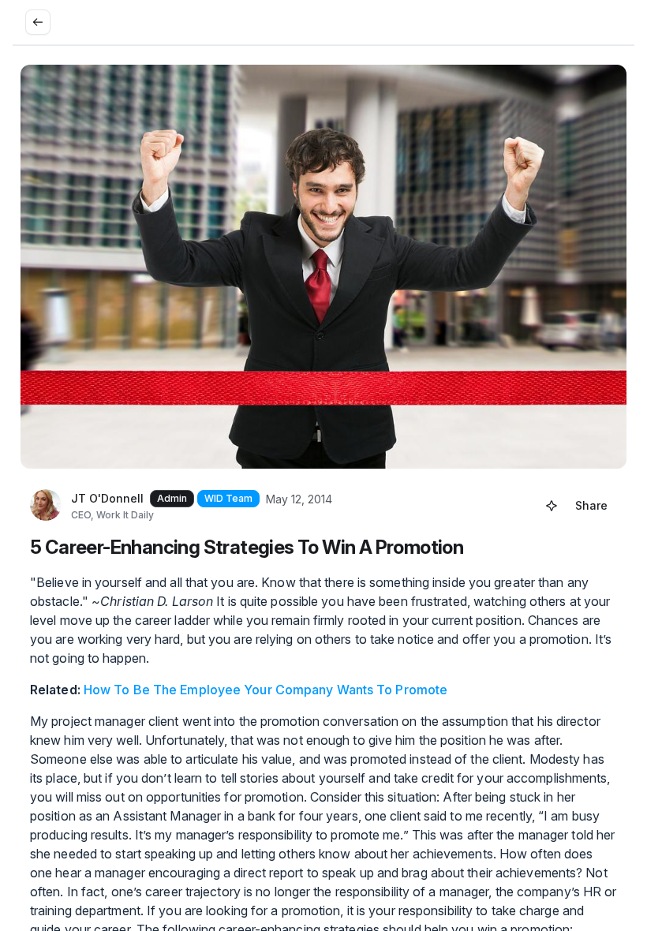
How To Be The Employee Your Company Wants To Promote (265, 689)
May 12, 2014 (299, 499)
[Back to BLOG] (37, 22)
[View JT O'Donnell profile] (46, 505)
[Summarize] (551, 505)
